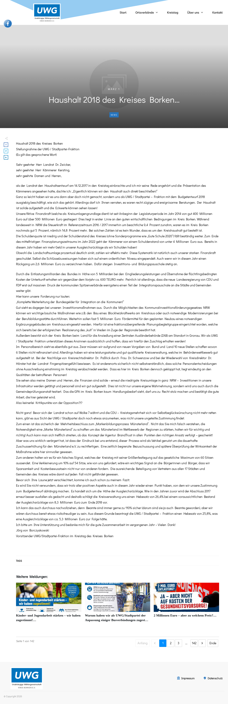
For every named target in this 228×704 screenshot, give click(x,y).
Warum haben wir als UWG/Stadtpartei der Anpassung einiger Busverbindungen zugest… (117, 604)
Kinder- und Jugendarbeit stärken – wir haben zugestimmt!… (48, 604)
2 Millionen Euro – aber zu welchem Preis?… (186, 604)
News (114, 114)
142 (194, 643)
